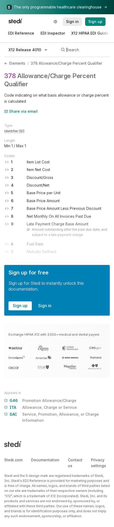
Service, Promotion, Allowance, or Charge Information (54, 417)
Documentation (45, 460)
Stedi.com (13, 460)
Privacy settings (98, 463)
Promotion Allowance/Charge (43, 400)
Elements (17, 63)
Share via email (23, 111)
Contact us (75, 463)
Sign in (44, 305)
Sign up (20, 305)
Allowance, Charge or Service (43, 407)
